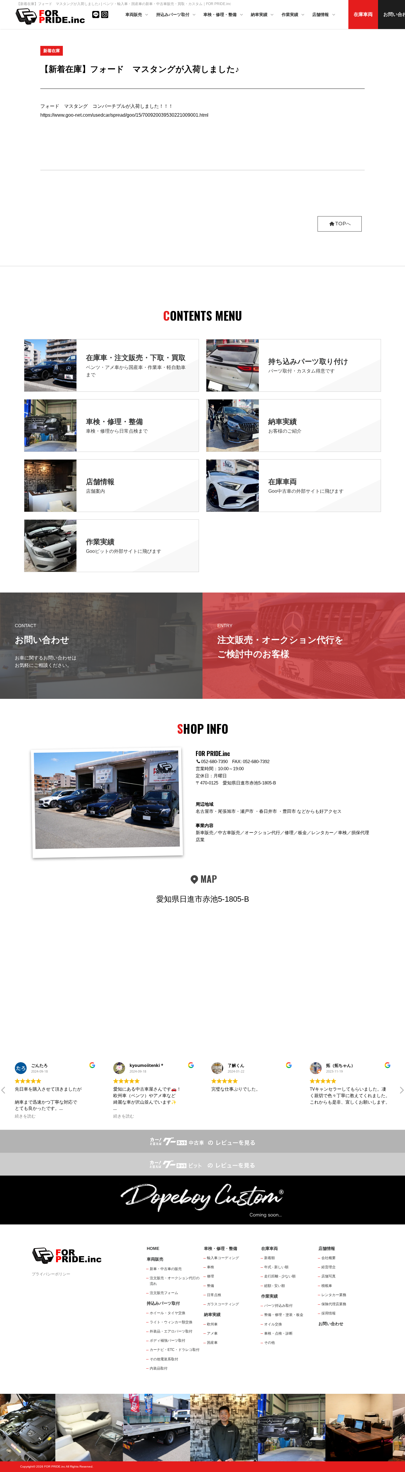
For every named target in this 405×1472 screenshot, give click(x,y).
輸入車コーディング (223, 1258)
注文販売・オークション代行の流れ (175, 1281)
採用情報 (328, 1313)
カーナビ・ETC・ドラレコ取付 (175, 1350)
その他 (269, 1343)
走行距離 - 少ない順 (280, 1276)
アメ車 (212, 1333)
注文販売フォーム (164, 1293)
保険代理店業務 (333, 1304)
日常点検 (214, 1295)
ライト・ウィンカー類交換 (171, 1322)
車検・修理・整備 (220, 14)
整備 (210, 1286)
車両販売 (134, 14)
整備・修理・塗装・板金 (283, 1315)
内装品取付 (159, 1368)
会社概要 (328, 1258)
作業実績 (290, 14)
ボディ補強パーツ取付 (167, 1340)
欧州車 (212, 1324)
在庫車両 (363, 14)
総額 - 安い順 (274, 1286)
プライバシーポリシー (51, 1274)
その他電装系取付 (164, 1359)
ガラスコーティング (223, 1304)
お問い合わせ (330, 1323)
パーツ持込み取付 (278, 1306)
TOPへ (343, 224)
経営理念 (328, 1267)
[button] (4, 1092)
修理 (210, 1276)
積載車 (326, 1286)
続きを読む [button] (25, 1116)
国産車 (212, 1343)
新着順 (269, 1258)
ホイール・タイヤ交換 (167, 1313)
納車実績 (260, 14)
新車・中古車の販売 (166, 1269)
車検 (210, 1267)
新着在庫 (51, 50)
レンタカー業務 (333, 1295)
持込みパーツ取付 (173, 14)
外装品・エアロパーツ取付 (171, 1331)
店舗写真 (328, 1276)
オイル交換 (273, 1324)
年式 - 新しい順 (276, 1267)
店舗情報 (321, 14)
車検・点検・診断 (278, 1333)
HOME (153, 1248)
